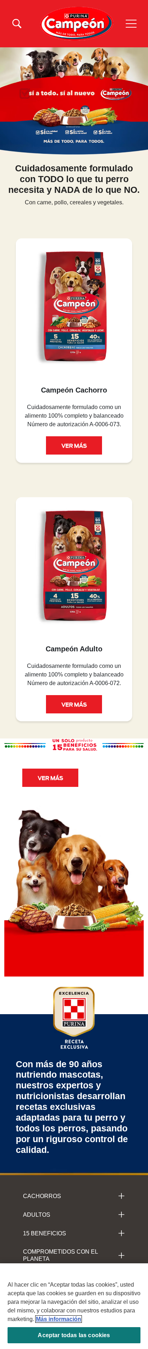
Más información (58, 1319)
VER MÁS (74, 445)
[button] (131, 23)
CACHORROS (42, 1196)
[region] (74, 1306)
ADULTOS (36, 1215)
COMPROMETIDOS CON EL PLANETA (60, 1255)
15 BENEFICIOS (44, 1233)
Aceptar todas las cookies (74, 1335)
